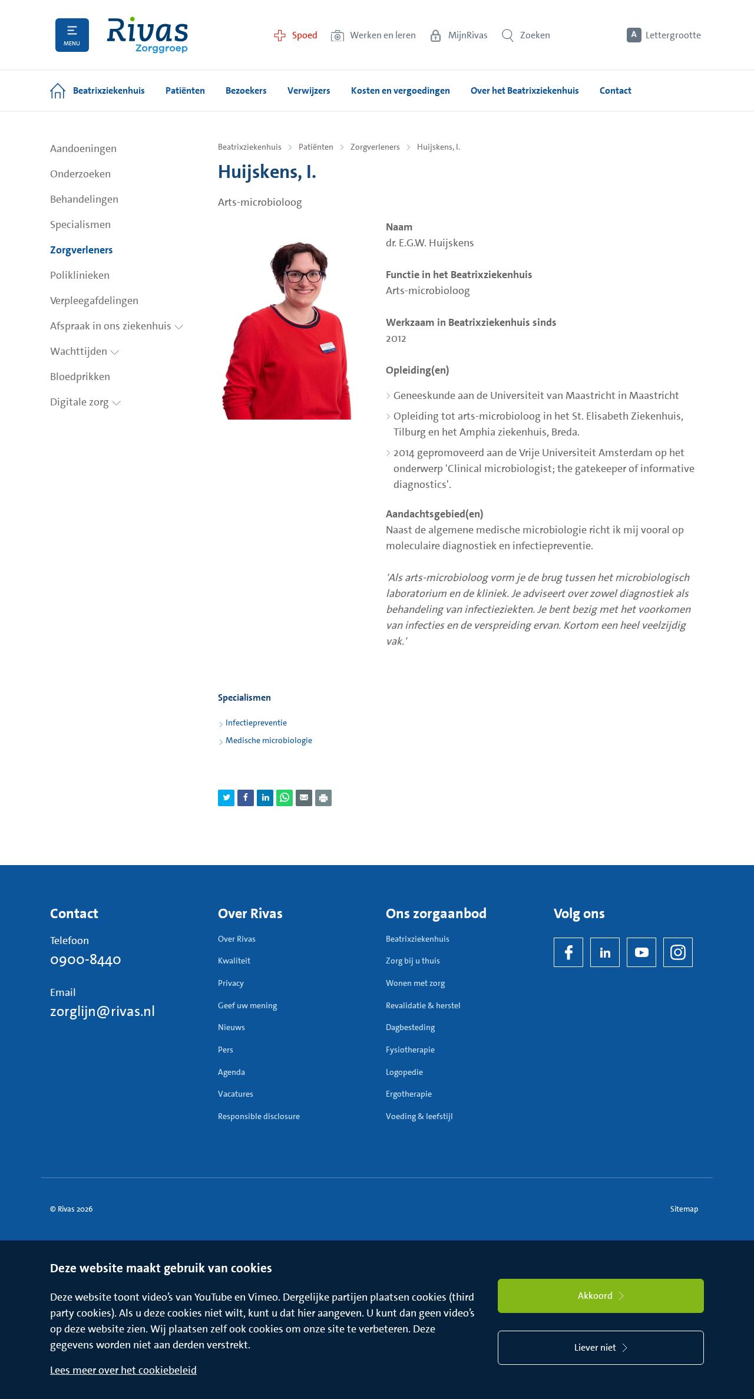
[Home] (147, 35)
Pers (225, 1049)
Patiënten (316, 146)
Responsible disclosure (259, 1116)
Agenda (231, 1072)
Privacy (231, 983)
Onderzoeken (80, 174)
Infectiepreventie (256, 722)
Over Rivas (237, 938)
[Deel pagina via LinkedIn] (265, 798)
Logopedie (404, 1072)
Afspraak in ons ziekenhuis (112, 326)
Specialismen (80, 224)
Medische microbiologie (269, 740)
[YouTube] (641, 952)
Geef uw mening (247, 1005)
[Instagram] (678, 952)
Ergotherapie (409, 1093)
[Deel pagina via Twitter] (226, 798)
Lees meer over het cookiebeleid (123, 1370)
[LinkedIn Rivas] (605, 952)
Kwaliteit (234, 960)
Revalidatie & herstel (423, 1005)
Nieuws (231, 1027)
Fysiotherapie (410, 1049)
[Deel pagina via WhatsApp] (284, 798)
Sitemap (684, 1209)
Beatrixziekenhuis (250, 146)
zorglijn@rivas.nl (102, 1011)
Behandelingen (84, 199)
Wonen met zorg (415, 983)
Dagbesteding (410, 1027)
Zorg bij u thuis (413, 960)
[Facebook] (568, 952)
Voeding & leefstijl (419, 1116)
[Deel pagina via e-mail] (304, 798)
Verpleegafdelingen (94, 300)
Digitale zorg (80, 402)
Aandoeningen (83, 148)
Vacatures (235, 1093)
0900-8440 (85, 959)
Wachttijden (80, 351)
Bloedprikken (80, 376)
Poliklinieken (80, 275)
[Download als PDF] (323, 798)
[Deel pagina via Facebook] (245, 798)
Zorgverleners (81, 250)
